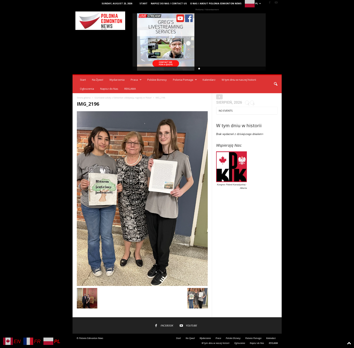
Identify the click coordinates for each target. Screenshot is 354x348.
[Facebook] (269, 3)
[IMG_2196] (142, 198)
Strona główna (84, 97)
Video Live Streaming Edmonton (166, 42)
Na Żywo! (97, 80)
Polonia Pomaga (183, 80)
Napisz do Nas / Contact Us (169, 3)
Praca (134, 80)
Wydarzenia (117, 80)
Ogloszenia (87, 89)
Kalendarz (209, 80)
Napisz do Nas (109, 89)
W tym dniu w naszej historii (239, 80)
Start (144, 3)
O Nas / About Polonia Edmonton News (216, 3)
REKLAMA (130, 89)
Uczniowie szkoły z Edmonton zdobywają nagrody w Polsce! (123, 97)
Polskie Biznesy (157, 80)
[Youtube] (276, 3)
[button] (275, 84)
